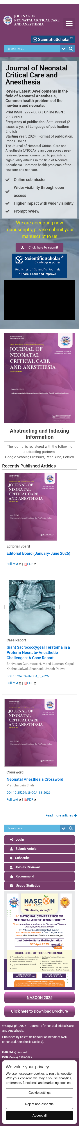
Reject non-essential (39, 1104)
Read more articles (59, 815)
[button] (69, 23)
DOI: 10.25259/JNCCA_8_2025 (28, 676)
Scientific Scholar (31, 1037)
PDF (30, 564)
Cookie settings (40, 1092)
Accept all (39, 1115)
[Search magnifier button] (71, 48)
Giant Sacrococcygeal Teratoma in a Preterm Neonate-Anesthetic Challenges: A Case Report (38, 652)
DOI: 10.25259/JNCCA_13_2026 (28, 792)
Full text (13, 564)
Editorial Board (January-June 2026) (38, 553)
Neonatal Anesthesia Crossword (35, 779)
